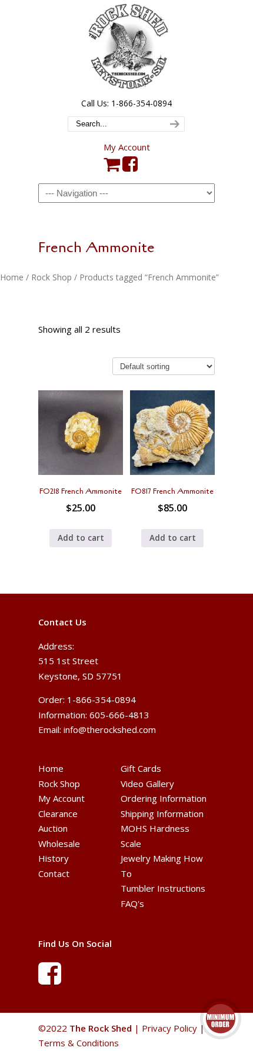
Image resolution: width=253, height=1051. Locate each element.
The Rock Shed (126, 48)
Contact (53, 873)
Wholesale (59, 843)
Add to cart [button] (81, 538)
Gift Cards (141, 768)
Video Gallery (147, 783)
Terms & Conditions (78, 1043)
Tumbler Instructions (163, 888)
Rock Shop (51, 277)
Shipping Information (162, 813)
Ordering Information (164, 798)
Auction (53, 828)
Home (12, 277)
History (53, 858)
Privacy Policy (169, 1028)
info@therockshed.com (110, 729)
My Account (127, 147)
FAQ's (132, 903)
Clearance (58, 813)
